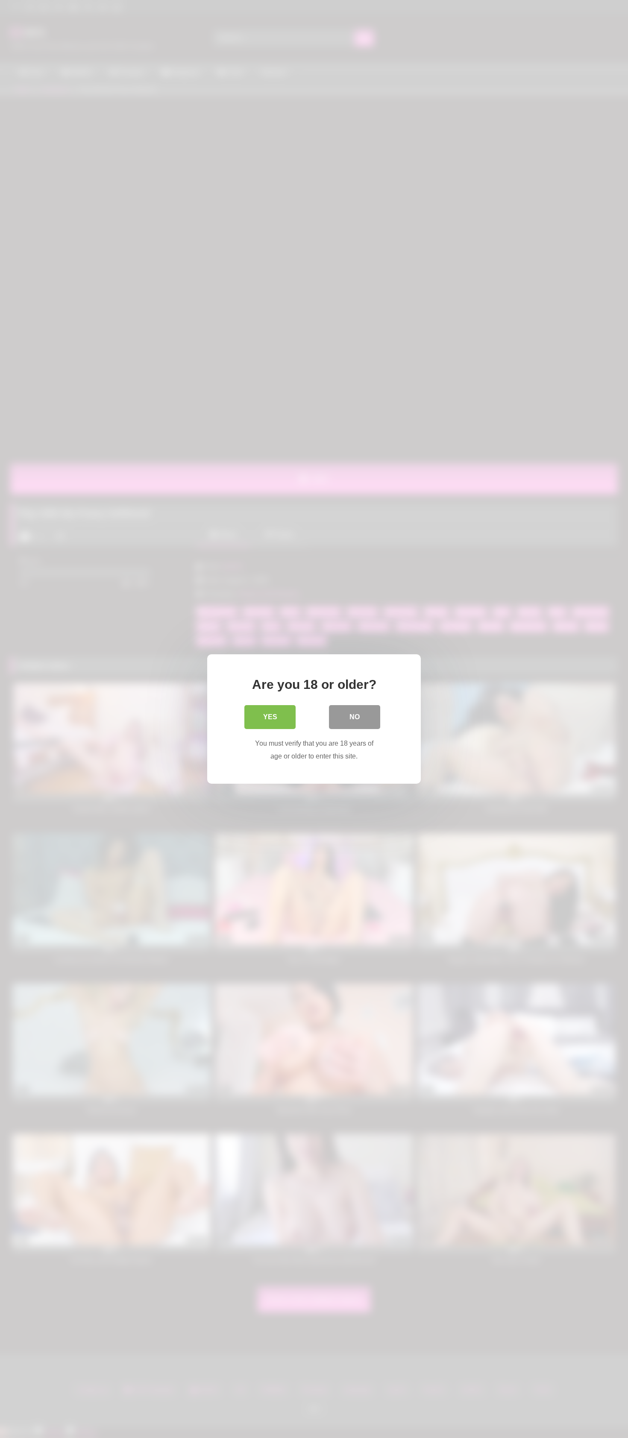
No (354, 716)
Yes (270, 716)
